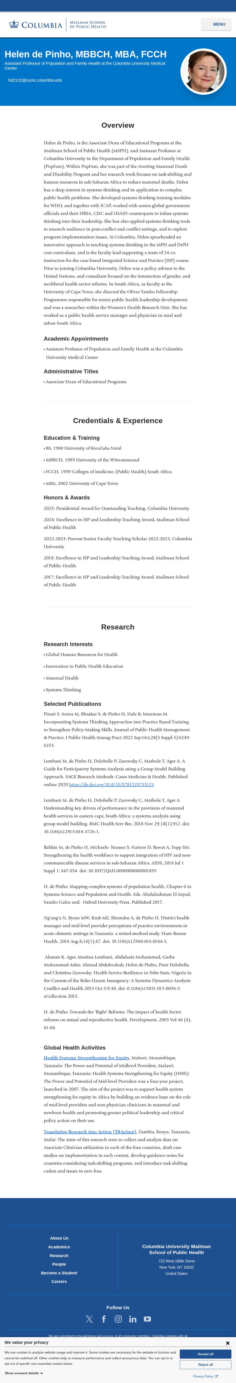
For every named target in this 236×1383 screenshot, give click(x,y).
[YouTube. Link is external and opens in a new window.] (147, 1319)
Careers (59, 1281)
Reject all (205, 1364)
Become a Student (59, 1273)
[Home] (57, 24)
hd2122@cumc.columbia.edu (35, 80)
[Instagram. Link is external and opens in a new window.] (118, 1319)
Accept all (205, 1354)
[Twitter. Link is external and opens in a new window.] (89, 1319)
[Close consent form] (227, 1343)
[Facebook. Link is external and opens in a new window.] (104, 1319)
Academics (59, 1247)
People (59, 1264)
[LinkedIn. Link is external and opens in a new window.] (133, 1319)
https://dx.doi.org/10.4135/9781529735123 (113, 784)
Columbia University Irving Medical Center (118, 5)
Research (59, 1255)
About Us (59, 1238)
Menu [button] (219, 24)
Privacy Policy (203, 1376)
